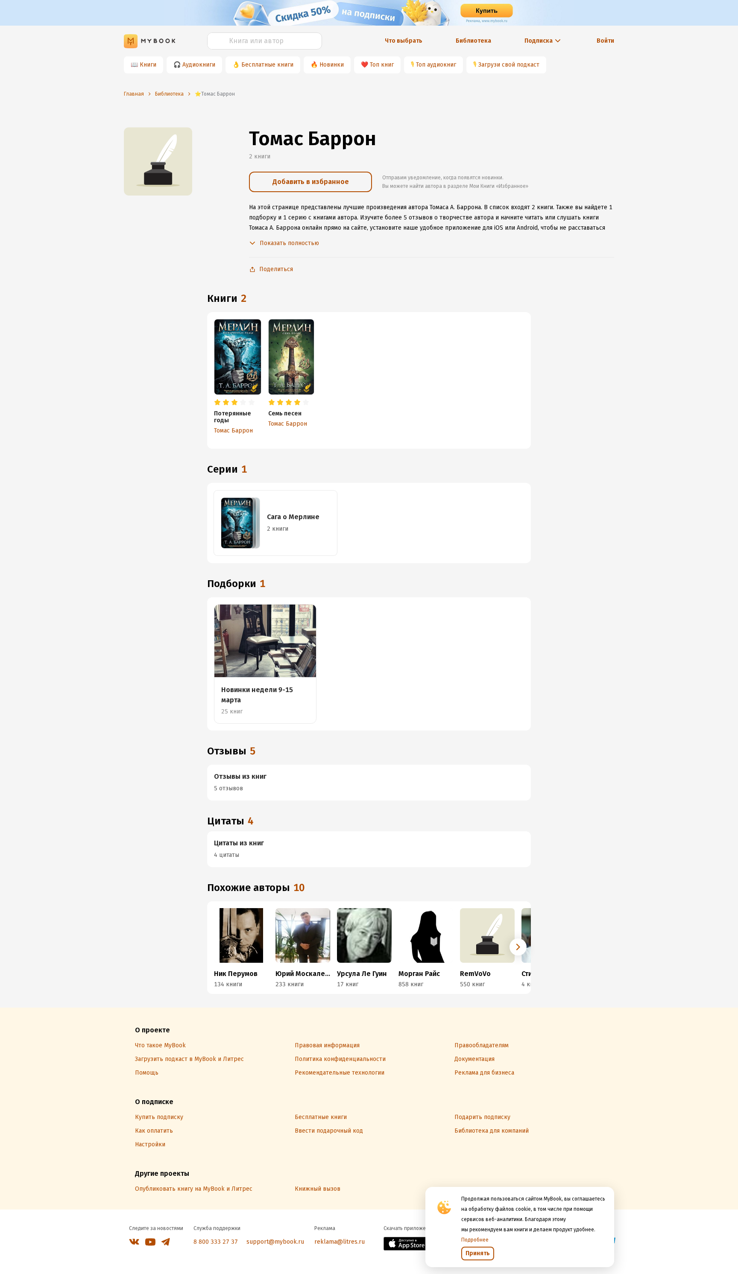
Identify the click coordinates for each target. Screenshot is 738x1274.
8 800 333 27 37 (215, 1241)
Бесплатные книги (267, 64)
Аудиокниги (198, 64)
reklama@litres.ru (339, 1241)
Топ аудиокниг (436, 64)
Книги (148, 64)
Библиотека (473, 40)
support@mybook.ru (275, 1241)
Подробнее (475, 1240)
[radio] (217, 402)
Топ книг (382, 64)
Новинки (331, 64)
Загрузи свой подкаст (508, 64)
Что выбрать (403, 40)
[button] (518, 947)
